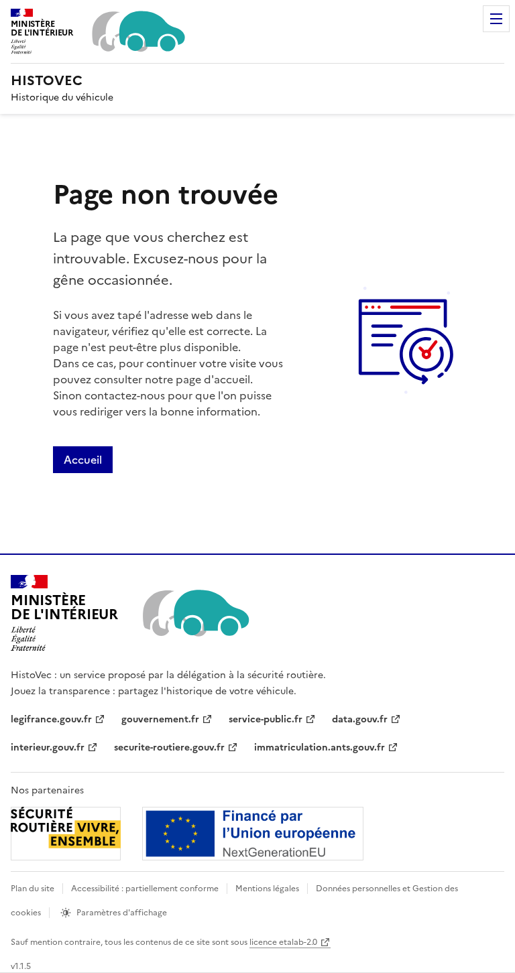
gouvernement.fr (160, 719)
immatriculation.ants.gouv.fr (319, 747)
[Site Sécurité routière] (187, 833)
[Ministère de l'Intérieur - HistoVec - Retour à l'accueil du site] (194, 613)
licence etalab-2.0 (283, 942)
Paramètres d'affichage (121, 913)
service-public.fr (265, 719)
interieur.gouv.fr (47, 747)
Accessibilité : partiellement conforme (145, 889)
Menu (496, 18)
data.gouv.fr (360, 719)
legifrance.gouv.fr (51, 719)
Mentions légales (267, 889)
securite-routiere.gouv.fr (169, 747)
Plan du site (32, 889)
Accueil (83, 460)
